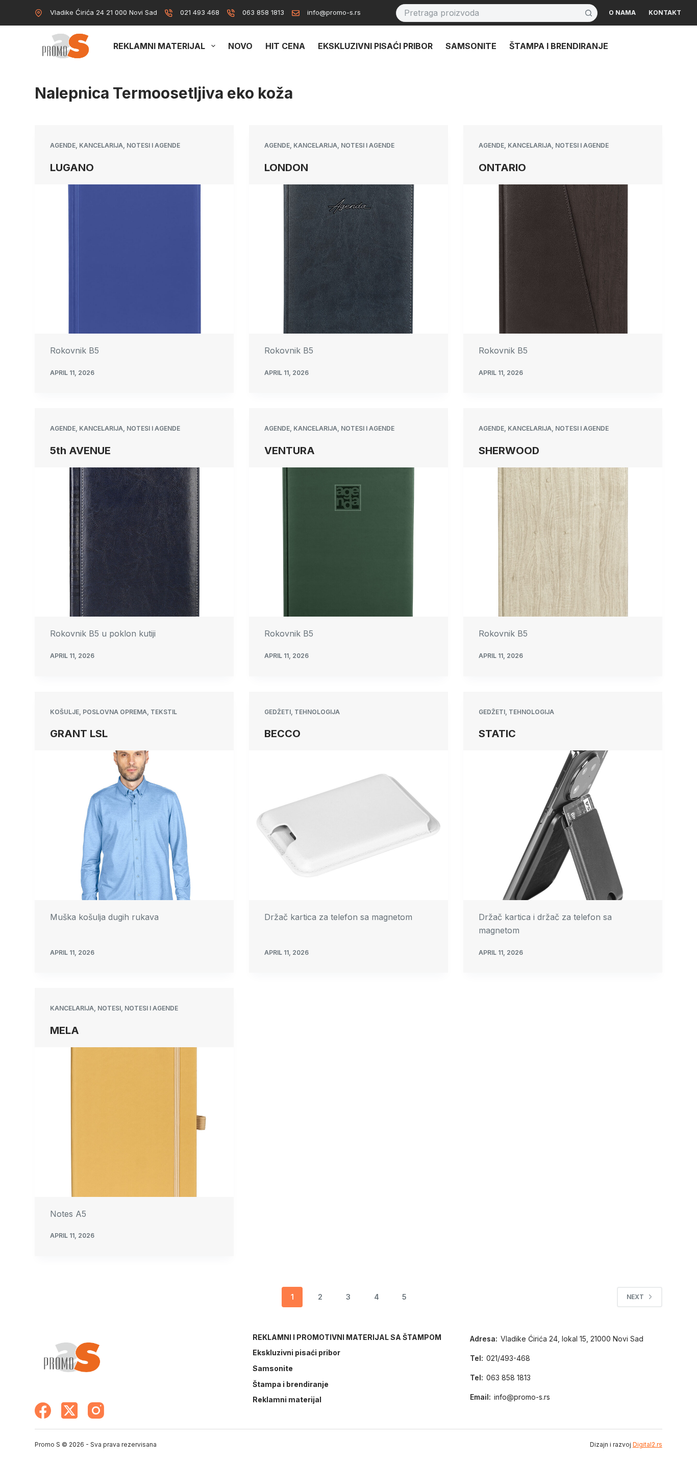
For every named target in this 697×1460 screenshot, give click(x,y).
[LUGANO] (134, 259)
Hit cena (285, 46)
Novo (240, 46)
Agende (63, 145)
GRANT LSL (79, 733)
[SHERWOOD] (562, 542)
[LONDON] (348, 259)
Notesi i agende (153, 145)
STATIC (497, 733)
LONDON (286, 167)
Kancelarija (101, 145)
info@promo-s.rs (334, 12)
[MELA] (134, 1121)
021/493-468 (508, 1358)
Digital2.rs (647, 1444)
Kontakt (665, 12)
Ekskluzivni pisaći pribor (375, 46)
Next (635, 1297)
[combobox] (488, 13)
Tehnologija (317, 712)
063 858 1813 (263, 12)
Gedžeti (277, 712)
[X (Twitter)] (69, 1410)
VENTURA (289, 450)
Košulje (64, 712)
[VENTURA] (348, 542)
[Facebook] (43, 1410)
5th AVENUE (80, 450)
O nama (622, 12)
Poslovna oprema (115, 712)
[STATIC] (562, 825)
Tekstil (164, 712)
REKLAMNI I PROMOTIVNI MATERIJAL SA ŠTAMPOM (347, 1337)
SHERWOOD (509, 450)
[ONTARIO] (562, 259)
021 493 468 (199, 12)
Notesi (109, 1008)
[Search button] (588, 13)
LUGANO (72, 167)
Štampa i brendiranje (558, 46)
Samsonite (470, 46)
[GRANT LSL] (134, 825)
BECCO (282, 733)
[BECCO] (348, 825)
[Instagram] (96, 1410)
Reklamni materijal (159, 46)
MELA (64, 1030)
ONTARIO (502, 167)
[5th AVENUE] (134, 542)
